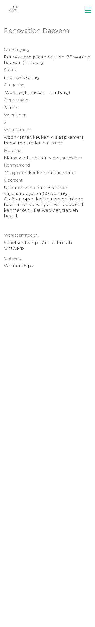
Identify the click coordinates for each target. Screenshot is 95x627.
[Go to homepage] (14, 10)
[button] (88, 10)
